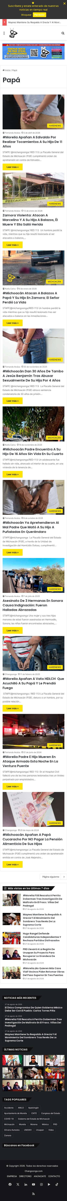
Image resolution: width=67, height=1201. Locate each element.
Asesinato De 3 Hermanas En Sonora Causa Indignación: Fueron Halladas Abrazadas (33, 605)
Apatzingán (33, 1107)
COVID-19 (8, 1119)
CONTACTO (54, 1176)
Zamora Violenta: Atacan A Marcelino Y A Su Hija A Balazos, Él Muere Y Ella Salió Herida (30, 220)
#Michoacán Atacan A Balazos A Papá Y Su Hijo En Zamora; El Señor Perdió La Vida (31, 298)
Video (51, 1130)
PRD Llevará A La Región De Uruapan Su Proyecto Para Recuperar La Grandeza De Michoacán (39, 954)
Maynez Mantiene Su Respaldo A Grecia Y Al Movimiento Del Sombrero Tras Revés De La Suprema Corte (42, 919)
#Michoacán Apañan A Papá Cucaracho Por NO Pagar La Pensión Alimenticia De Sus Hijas (32, 839)
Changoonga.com (33, 1171)
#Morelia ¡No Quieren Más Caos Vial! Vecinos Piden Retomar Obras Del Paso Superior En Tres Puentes (43, 972)
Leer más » (13, 167)
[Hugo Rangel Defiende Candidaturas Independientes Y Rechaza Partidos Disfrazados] (11, 938)
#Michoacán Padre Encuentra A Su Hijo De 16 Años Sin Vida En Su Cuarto (33, 451)
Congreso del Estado (50, 1113)
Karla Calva (10, 288)
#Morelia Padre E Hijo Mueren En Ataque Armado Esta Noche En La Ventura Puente (30, 761)
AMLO (21, 1107)
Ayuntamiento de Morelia (15, 1113)
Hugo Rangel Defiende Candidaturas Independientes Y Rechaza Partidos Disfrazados (42, 937)
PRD (55, 1124)
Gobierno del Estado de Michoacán (34, 1119)
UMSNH (28, 1130)
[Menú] (4, 34)
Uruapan (40, 1130)
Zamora (7, 1135)
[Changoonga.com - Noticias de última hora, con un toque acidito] (13, 33)
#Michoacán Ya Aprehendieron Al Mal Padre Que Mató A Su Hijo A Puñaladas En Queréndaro (31, 527)
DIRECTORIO (25, 1176)
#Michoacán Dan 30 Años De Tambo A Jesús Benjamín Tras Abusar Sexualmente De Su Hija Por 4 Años (33, 376)
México (45, 1124)
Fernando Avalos (12, 133)
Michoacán (9, 1124)
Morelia (22, 1124)
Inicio (7, 70)
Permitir (39, 14)
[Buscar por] (63, 34)
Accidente (8, 1107)
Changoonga (11, 674)
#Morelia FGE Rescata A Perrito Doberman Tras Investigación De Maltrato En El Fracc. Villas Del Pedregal (42, 900)
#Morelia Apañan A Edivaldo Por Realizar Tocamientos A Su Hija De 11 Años (32, 142)
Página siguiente (50, 876)
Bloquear (26, 14)
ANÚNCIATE (40, 1176)
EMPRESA (12, 1176)
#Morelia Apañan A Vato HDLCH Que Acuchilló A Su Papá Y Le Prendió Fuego (33, 683)
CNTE (34, 1113)
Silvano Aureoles (12, 1130)
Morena (33, 1124)
